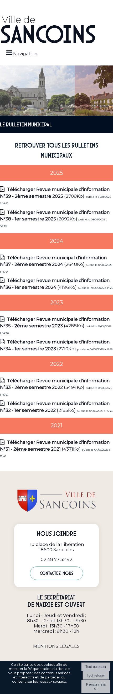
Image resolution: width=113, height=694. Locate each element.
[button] (56, 6)
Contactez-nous (56, 573)
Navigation (25, 53)
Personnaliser (96, 686)
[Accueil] (48, 30)
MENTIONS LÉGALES (56, 646)
